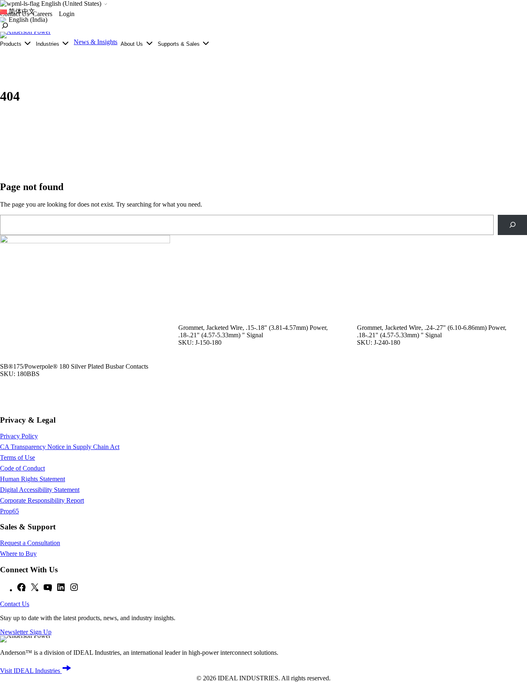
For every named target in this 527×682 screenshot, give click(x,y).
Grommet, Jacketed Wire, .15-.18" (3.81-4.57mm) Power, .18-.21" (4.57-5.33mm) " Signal (253, 331)
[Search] (512, 225)
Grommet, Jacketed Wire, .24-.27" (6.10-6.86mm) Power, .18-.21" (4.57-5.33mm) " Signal (431, 331)
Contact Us (14, 603)
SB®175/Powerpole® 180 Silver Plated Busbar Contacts (74, 366)
